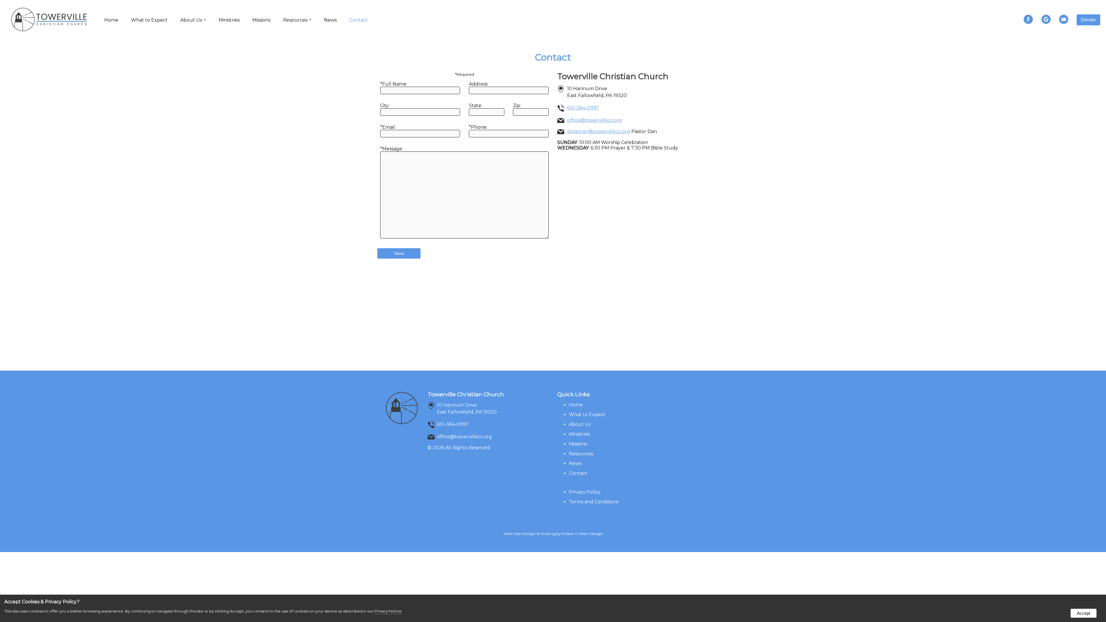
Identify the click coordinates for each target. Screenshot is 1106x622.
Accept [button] (1083, 613)
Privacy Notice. (388, 611)
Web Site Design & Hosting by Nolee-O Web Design (553, 533)
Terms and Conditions (594, 502)
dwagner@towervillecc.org (598, 131)
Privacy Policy (585, 492)
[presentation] (1032, 19)
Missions (261, 20)
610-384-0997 (583, 108)
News (330, 20)
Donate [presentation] (1088, 19)
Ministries (229, 20)
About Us (579, 424)
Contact (358, 20)
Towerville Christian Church (466, 394)
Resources (581, 453)
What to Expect (149, 20)
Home (111, 20)
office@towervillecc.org (594, 120)
